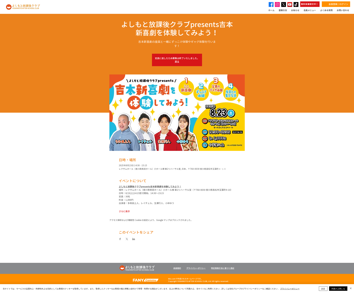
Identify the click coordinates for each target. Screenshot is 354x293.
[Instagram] (277, 4)
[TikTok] (296, 4)
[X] (283, 4)
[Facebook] (271, 4)
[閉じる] (350, 288)
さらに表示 (124, 211)
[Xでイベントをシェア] (127, 239)
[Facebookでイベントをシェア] (120, 239)
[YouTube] (289, 4)
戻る (177, 61)
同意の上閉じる (338, 288)
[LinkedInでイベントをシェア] (133, 239)
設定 (323, 288)
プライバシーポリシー (290, 288)
